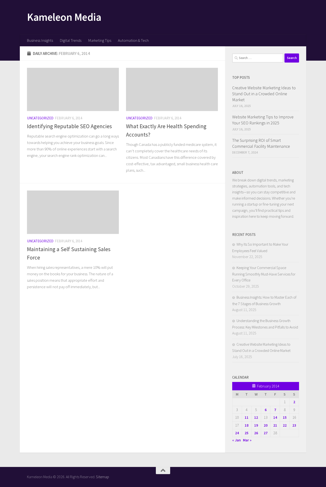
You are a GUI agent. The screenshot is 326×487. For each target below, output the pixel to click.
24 (237, 432)
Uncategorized (40, 118)
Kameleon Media (64, 17)
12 (256, 417)
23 (294, 425)
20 (266, 425)
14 (275, 417)
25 (246, 432)
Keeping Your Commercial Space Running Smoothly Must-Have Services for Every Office (263, 273)
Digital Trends (70, 40)
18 (246, 425)
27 (266, 432)
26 (256, 432)
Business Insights (40, 40)
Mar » (247, 440)
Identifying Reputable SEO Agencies (69, 126)
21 (275, 425)
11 (246, 417)
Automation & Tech (133, 40)
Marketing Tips (99, 40)
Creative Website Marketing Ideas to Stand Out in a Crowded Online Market (264, 93)
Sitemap (102, 476)
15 (285, 417)
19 (256, 425)
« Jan (236, 440)
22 (285, 425)
